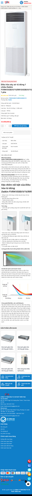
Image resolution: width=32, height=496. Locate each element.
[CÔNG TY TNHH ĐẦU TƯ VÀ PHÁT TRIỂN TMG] (7, 2)
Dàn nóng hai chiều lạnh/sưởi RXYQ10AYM (24, 370)
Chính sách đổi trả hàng (7, 445)
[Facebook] (29, 479)
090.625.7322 (10, 404)
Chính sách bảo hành (6, 443)
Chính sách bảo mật (6, 448)
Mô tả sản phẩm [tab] (7, 132)
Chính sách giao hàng (6, 441)
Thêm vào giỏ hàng (21, 125)
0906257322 (27, 3)
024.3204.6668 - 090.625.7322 (15, 413)
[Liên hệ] (29, 474)
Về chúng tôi (4, 427)
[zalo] (29, 465)
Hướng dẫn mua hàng (6, 439)
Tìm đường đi (4, 431)
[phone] (29, 461)
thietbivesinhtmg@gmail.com (12, 406)
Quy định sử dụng (5, 433)
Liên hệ (2, 429)
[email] (29, 470)
